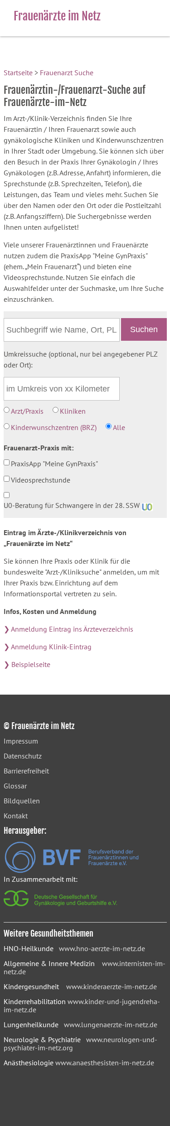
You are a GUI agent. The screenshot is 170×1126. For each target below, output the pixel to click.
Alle (119, 427)
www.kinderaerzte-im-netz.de (111, 986)
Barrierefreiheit (26, 770)
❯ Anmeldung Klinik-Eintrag (48, 646)
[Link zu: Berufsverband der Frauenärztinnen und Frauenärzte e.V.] (72, 870)
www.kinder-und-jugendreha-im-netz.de (82, 1005)
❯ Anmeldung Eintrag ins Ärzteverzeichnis (68, 628)
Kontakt (16, 815)
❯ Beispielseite (27, 664)
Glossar (15, 785)
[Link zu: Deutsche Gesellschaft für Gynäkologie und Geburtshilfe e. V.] (61, 908)
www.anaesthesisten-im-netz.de (104, 1062)
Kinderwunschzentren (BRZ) (54, 427)
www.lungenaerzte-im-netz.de (110, 1024)
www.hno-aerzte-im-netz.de (102, 948)
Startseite (18, 72)
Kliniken (73, 411)
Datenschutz (23, 755)
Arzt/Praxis (27, 411)
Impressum (21, 740)
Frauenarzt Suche (66, 72)
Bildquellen (22, 800)
